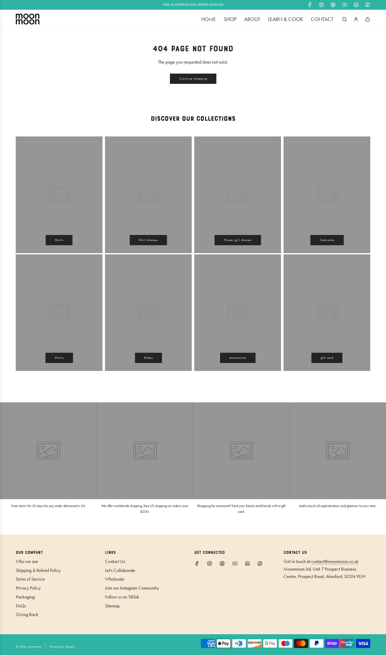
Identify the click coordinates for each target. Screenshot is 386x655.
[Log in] (356, 19)
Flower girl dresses (238, 240)
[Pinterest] (333, 4)
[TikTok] (367, 4)
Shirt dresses (148, 240)
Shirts (59, 240)
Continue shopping (193, 78)
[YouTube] (344, 4)
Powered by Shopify (62, 646)
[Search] (344, 19)
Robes (148, 358)
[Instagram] (321, 4)
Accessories (237, 358)
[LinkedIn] (356, 4)
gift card (327, 358)
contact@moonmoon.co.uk (334, 561)
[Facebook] (310, 4)
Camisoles (327, 240)
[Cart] (367, 19)
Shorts (59, 358)
